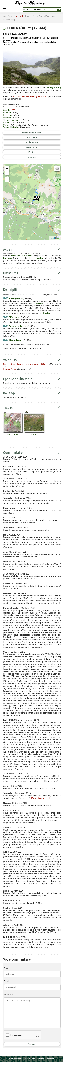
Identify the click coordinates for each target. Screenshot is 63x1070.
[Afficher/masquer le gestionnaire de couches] (57, 168)
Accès (7, 249)
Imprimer (32, 157)
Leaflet (52, 238)
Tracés (8, 407)
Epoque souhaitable (17, 379)
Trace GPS (32, 137)
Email (6, 981)
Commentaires (13, 452)
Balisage (9, 393)
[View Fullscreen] (7, 179)
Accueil (19, 16)
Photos (31, 152)
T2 (13, 110)
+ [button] (7, 168)
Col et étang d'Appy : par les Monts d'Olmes (25, 364)
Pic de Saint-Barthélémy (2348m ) (30, 96)
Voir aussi (10, 360)
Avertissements (16, 1059)
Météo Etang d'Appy (31, 133)
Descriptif (10, 290)
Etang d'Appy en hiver (42, 798)
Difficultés (10, 273)
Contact (40, 1059)
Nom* (6, 968)
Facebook (50, 1059)
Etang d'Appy (9, 369)
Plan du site (29, 1059)
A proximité (31, 147)
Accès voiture (31, 142)
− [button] (7, 173)
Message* (9, 994)
